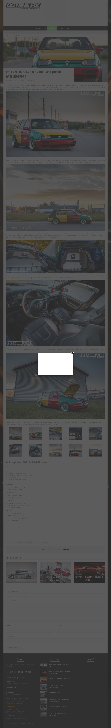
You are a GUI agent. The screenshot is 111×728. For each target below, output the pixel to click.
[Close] (72, 353)
